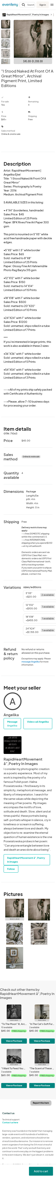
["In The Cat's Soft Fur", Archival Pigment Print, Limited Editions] (42, 1024)
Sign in (42, 4)
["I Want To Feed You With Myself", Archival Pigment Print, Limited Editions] (14, 1068)
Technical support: (11, 1121)
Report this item (41, 1102)
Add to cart (41, 1171)
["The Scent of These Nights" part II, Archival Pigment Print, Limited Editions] (42, 1068)
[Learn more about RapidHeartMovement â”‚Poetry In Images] (13, 745)
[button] (27, 4)
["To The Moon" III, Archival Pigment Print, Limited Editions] (14, 1024)
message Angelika (31, 661)
